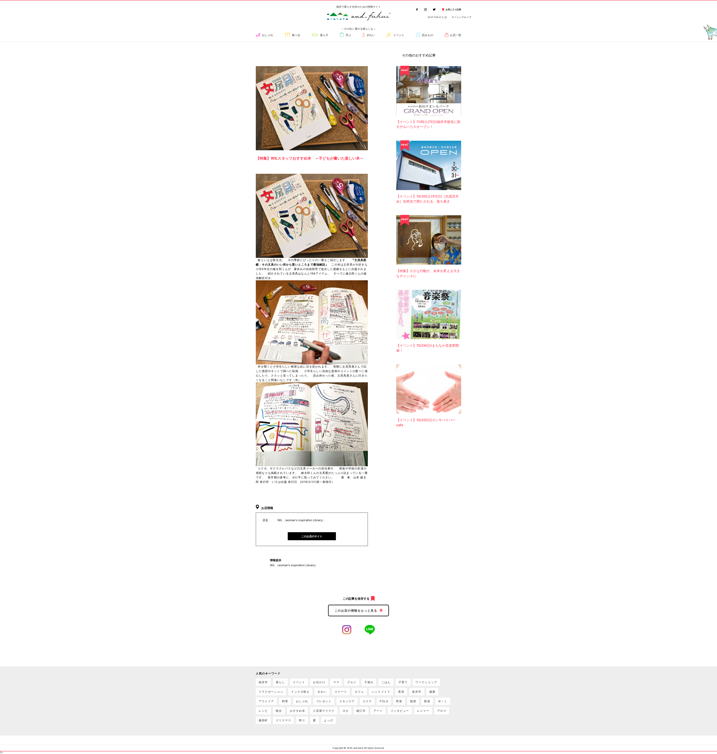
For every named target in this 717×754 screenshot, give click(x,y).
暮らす (324, 35)
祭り (302, 720)
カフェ (359, 691)
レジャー (423, 711)
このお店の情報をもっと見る (356, 610)
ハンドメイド (381, 691)
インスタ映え (300, 691)
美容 (401, 691)
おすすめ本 (297, 711)
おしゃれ (267, 35)
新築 (427, 701)
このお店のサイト (311, 536)
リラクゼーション (271, 691)
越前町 (263, 720)
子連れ (369, 682)
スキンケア (347, 701)
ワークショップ (426, 682)
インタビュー (400, 711)
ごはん (386, 682)
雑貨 (413, 701)
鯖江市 (361, 711)
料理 (285, 701)
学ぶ (348, 35)
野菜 (399, 701)
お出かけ (319, 682)
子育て (403, 682)
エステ (367, 701)
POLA (384, 701)
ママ (336, 682)
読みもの (427, 35)
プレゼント (324, 701)
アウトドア (266, 701)
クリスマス (283, 720)
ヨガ (345, 711)
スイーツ (341, 691)
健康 (432, 691)
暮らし (280, 682)
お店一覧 (455, 35)
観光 (279, 711)
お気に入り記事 (453, 9)
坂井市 (416, 691)
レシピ (263, 711)
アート (378, 711)
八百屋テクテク (324, 711)
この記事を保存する (356, 598)
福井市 (263, 682)
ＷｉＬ (442, 701)
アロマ (441, 711)
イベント (398, 35)
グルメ (351, 682)
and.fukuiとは (437, 16)
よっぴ (328, 720)
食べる (296, 35)
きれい (371, 35)
